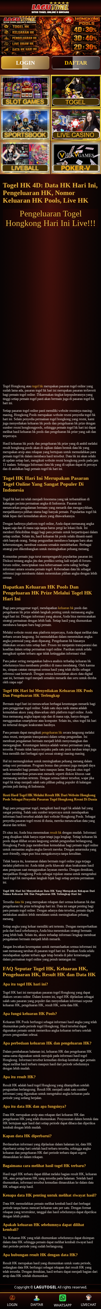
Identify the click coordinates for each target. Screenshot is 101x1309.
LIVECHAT (88, 1304)
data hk (19, 902)
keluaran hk (66, 608)
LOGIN (25, 63)
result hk (55, 833)
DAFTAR (76, 63)
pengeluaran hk (52, 732)
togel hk (37, 386)
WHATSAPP (63, 1305)
